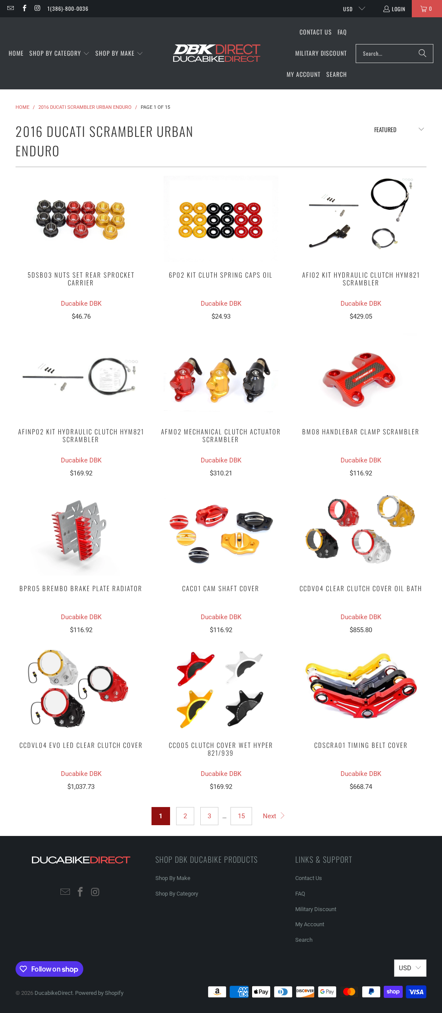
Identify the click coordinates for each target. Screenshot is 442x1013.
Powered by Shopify (99, 993)
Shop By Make (172, 878)
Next (270, 816)
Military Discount (315, 909)
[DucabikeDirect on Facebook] (23, 8)
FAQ (300, 893)
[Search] (422, 53)
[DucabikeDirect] (216, 53)
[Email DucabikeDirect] (10, 8)
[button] (59, 53)
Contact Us (308, 878)
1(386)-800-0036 (67, 8)
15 (241, 816)
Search (304, 940)
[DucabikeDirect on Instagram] (37, 8)
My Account (309, 924)
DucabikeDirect (54, 993)
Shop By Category (176, 893)
